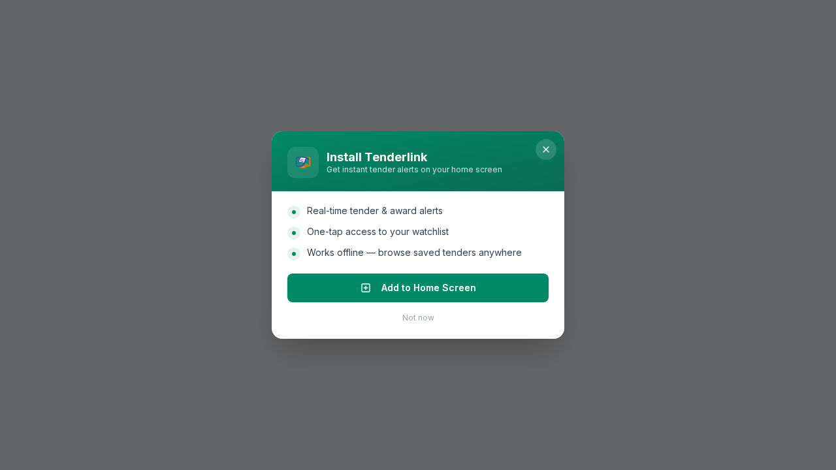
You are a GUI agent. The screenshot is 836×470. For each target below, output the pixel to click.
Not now (418, 317)
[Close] (546, 149)
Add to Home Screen (428, 287)
